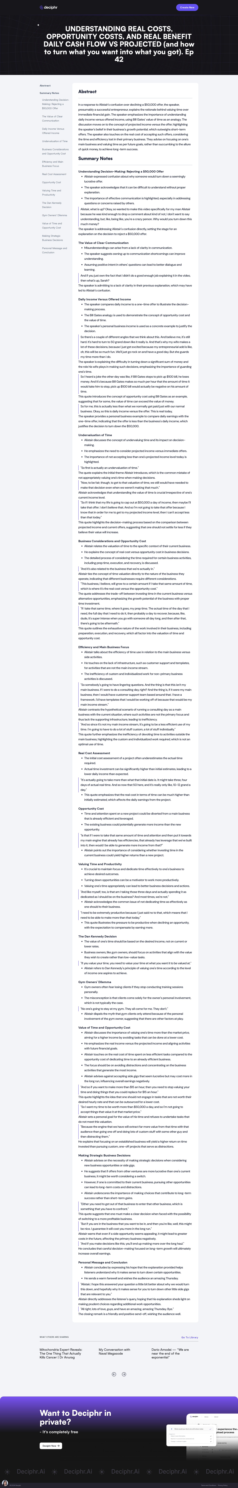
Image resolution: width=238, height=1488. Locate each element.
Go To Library (189, 1337)
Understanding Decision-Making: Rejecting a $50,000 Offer (55, 104)
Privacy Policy (222, 1485)
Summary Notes (49, 93)
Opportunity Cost (51, 182)
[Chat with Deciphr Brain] (5, 1483)
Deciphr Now (49, 1445)
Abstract (45, 85)
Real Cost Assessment (54, 174)
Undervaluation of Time (55, 141)
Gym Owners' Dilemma (54, 215)
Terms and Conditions (208, 1485)
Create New (187, 7)
